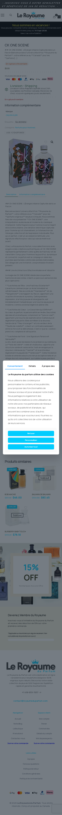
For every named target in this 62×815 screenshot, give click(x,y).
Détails (32, 365)
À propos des (48, 365)
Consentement (15, 365)
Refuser (31, 433)
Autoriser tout (31, 447)
